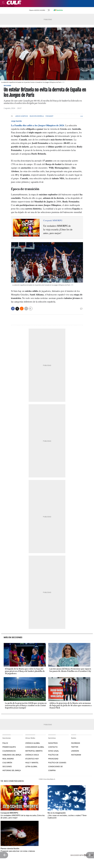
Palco (5, 743)
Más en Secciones (13, 637)
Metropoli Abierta (33, 751)
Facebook (75, 743)
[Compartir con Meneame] (22, 308)
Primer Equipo (9, 747)
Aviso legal (53, 751)
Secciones (7, 85)
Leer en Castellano (7, 6)
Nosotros (53, 743)
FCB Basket (49, 116)
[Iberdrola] (58, 10)
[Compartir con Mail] (26, 308)
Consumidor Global (34, 747)
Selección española (37, 116)
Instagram (76, 755)
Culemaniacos (9, 751)
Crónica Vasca (32, 755)
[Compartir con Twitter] (17, 309)
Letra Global (31, 766)
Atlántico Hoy (32, 758)
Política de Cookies (57, 762)
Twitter (74, 747)
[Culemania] (50, 2)
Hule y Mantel (31, 762)
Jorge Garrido (16, 121)
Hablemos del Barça (11, 755)
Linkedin (75, 751)
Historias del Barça (11, 770)
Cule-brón (7, 762)
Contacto (53, 747)
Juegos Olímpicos (21, 116)
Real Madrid (8, 758)
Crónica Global (32, 743)
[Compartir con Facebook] (13, 308)
